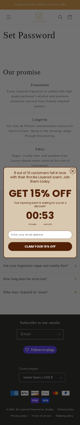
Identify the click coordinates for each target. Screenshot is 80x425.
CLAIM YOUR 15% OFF (39, 246)
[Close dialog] (73, 171)
